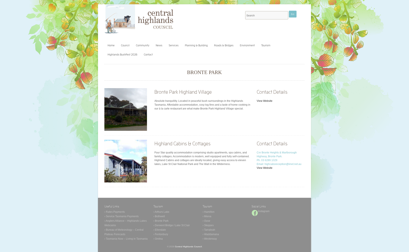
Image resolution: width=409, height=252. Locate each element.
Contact (148, 54)
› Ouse (206, 220)
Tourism (265, 45)
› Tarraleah (209, 229)
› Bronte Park (160, 220)
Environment (247, 45)
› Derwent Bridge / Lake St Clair (171, 225)
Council (125, 45)
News (159, 45)
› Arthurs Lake (161, 211)
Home (111, 45)
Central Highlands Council (188, 246)
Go (292, 14)
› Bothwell (159, 216)
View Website (264, 100)
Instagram (263, 211)
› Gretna (158, 238)
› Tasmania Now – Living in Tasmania (126, 238)
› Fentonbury (160, 234)
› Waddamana (211, 234)
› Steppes (208, 225)
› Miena (207, 216)
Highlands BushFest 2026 (122, 54)
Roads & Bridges (223, 45)
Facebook (255, 213)
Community (142, 45)
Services (174, 45)
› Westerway (210, 238)
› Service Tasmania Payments (121, 216)
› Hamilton (209, 211)
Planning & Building (196, 45)
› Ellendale (159, 229)
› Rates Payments (114, 211)
